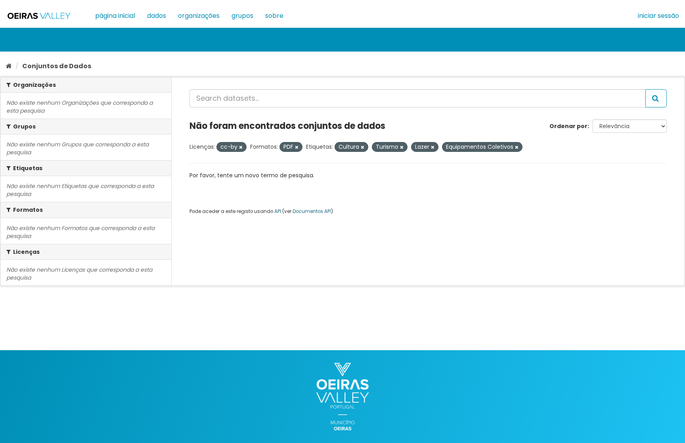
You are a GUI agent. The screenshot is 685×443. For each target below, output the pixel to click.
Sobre (274, 15)
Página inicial (115, 15)
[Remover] (241, 147)
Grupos (242, 15)
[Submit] (656, 98)
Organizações (199, 15)
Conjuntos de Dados (56, 66)
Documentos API (312, 211)
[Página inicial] (9, 66)
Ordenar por (568, 126)
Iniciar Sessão (658, 15)
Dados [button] (156, 15)
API (277, 211)
